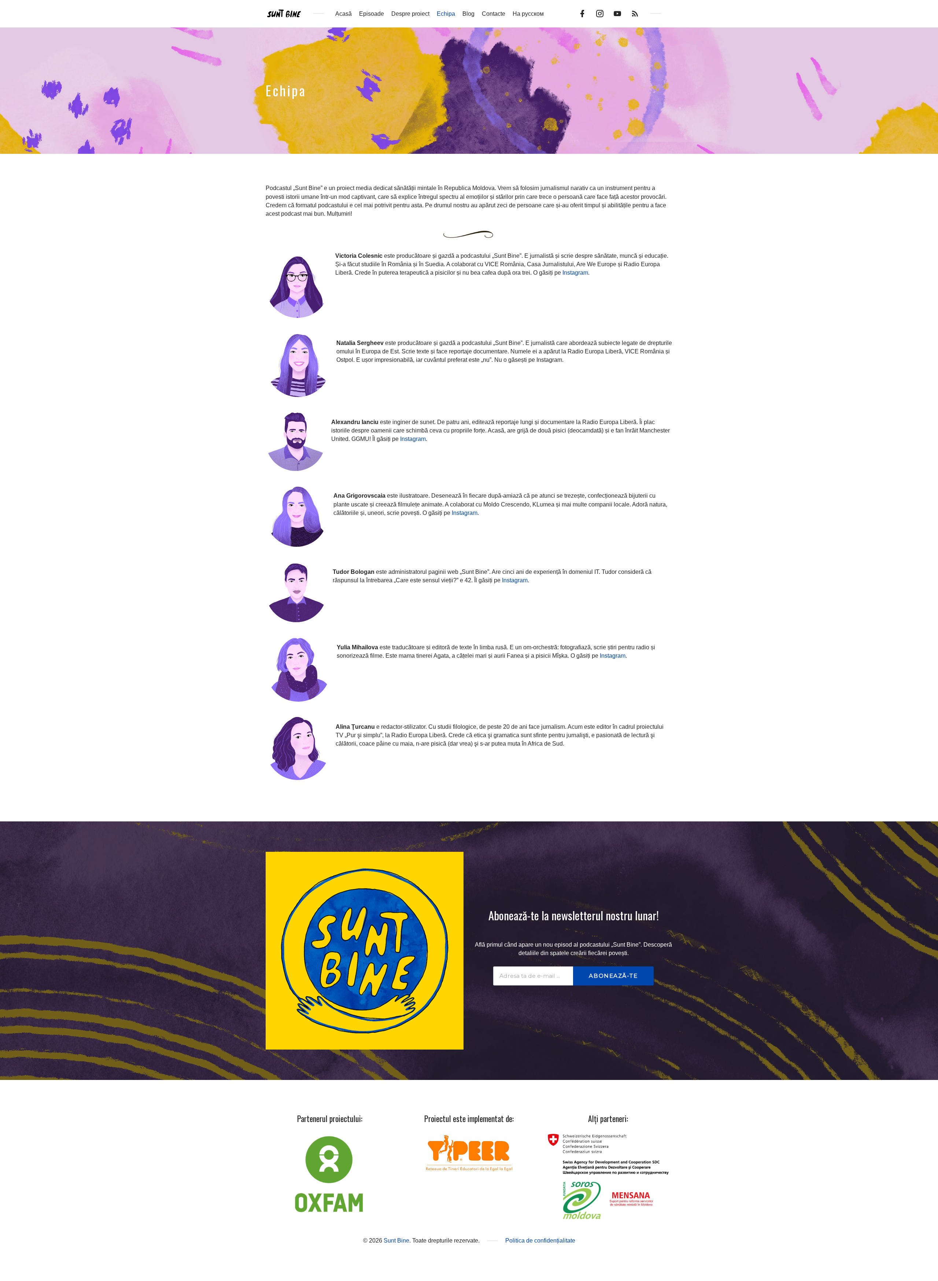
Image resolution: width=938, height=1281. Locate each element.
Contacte (493, 14)
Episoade (371, 14)
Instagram (575, 273)
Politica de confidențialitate (540, 1240)
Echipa (446, 14)
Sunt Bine (396, 1240)
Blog (468, 14)
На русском (528, 14)
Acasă (343, 14)
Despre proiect (410, 14)
